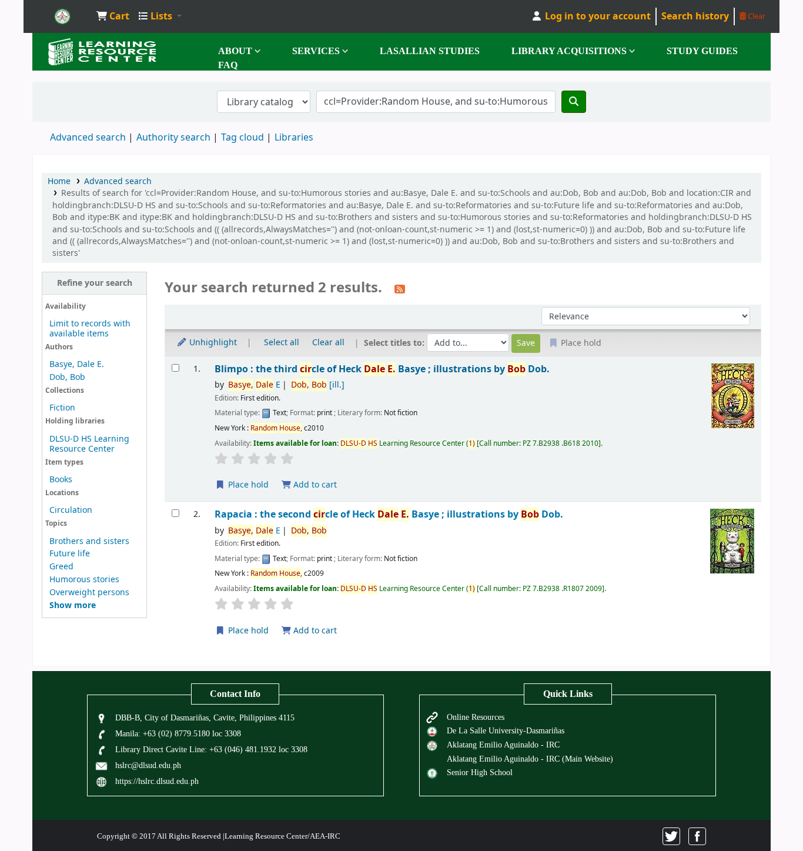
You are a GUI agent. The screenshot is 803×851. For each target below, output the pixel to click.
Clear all (328, 342)
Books (60, 479)
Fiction (62, 408)
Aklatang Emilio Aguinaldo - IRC (503, 744)
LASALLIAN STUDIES (430, 51)
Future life (69, 554)
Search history (695, 16)
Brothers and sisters (89, 541)
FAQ (227, 65)
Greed (61, 566)
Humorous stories (84, 579)
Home (59, 181)
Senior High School (480, 772)
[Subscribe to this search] (400, 289)
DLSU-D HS (62, 16)
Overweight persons (89, 592)
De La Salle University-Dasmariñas (505, 730)
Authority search (173, 138)
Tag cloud (242, 138)
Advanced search (88, 138)
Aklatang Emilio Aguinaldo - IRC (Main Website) (530, 758)
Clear (755, 16)
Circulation (70, 510)
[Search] (573, 102)
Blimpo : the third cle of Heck (382, 369)
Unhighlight (212, 342)
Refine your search (94, 283)
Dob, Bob (67, 377)
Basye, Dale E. (76, 364)
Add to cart (314, 485)
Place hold (247, 485)
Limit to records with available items (90, 329)
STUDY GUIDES (702, 51)
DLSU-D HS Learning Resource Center (89, 444)
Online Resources (475, 717)
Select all (281, 342)
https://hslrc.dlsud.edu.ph (157, 781)
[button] (113, 16)
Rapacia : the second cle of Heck (389, 514)
